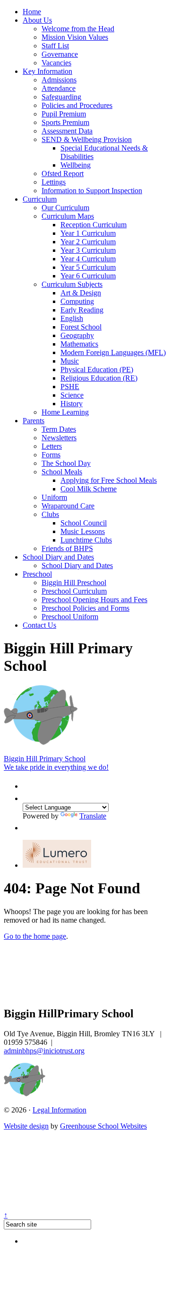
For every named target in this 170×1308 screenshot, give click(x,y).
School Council (83, 523)
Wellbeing (75, 165)
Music (69, 361)
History (71, 404)
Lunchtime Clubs (86, 540)
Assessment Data (67, 131)
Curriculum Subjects (72, 284)
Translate (92, 816)
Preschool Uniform (70, 617)
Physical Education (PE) (96, 369)
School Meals (62, 472)
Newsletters (59, 438)
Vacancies (56, 63)
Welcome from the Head (78, 29)
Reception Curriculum (93, 225)
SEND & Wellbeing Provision (87, 139)
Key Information (47, 71)
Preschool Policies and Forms (85, 608)
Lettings (54, 182)
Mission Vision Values (75, 37)
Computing (77, 301)
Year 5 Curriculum (88, 267)
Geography (77, 335)
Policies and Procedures (77, 105)
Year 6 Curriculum (88, 276)
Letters (52, 446)
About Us (37, 20)
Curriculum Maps (68, 216)
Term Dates (59, 429)
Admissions (59, 80)
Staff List (55, 46)
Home (32, 12)
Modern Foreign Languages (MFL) (113, 352)
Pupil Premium (64, 114)
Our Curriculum (65, 208)
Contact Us (39, 625)
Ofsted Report (63, 173)
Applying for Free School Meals (108, 480)
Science (72, 395)
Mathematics (79, 344)
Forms (51, 455)
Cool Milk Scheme (88, 489)
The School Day (66, 463)
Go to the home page (35, 936)
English (71, 318)
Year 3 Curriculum (88, 250)
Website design (26, 1126)
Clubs (50, 514)
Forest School (81, 327)
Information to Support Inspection (92, 191)
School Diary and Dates (58, 557)
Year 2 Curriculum (88, 242)
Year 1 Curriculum (88, 233)
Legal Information (59, 1110)
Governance (60, 54)
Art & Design (80, 293)
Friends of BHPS (67, 548)
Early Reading (81, 310)
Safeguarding (61, 97)
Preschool (37, 574)
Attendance (59, 88)
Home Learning (65, 412)
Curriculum (40, 199)
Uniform (54, 497)
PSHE (69, 387)
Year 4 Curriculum (88, 259)
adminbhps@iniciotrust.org (44, 1051)
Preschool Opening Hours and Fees (94, 600)
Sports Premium (65, 122)
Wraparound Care (68, 506)
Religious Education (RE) (98, 378)
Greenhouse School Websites (103, 1126)
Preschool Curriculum (74, 591)
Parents (33, 421)
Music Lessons (82, 531)
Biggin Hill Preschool (74, 582)
